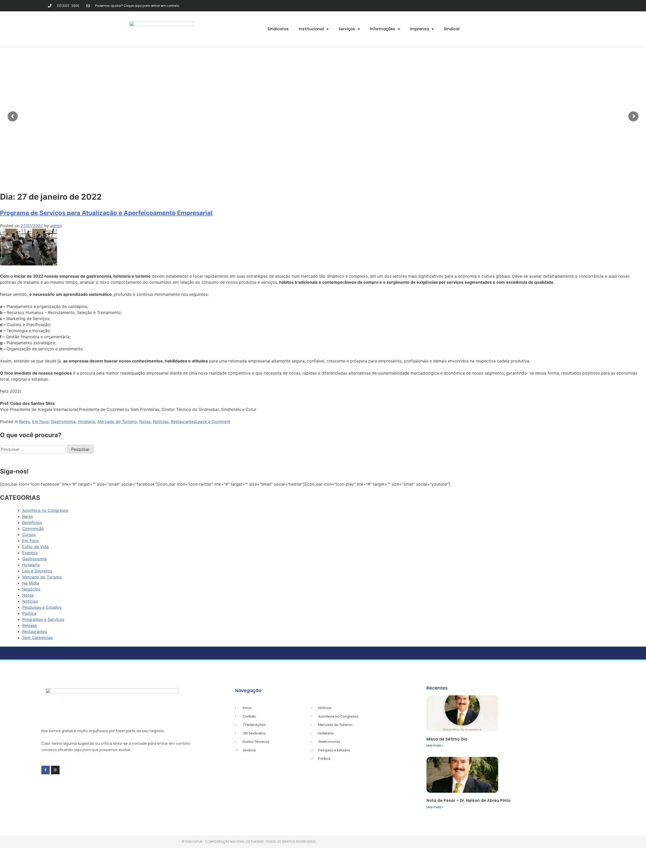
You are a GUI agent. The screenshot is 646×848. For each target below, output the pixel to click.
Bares (24, 421)
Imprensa (419, 29)
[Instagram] (55, 770)
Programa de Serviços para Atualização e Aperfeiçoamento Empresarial (106, 213)
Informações (382, 29)
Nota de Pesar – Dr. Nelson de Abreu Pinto (468, 800)
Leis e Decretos (37, 570)
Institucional (311, 29)
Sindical (452, 29)
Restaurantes (183, 421)
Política (29, 613)
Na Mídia (30, 583)
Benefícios (32, 522)
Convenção (33, 528)
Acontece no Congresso (45, 510)
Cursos (29, 534)
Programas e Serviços (43, 619)
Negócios (31, 589)
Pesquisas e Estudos (41, 607)
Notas (145, 421)
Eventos (30, 552)
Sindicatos (278, 29)
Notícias (161, 421)
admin (56, 225)
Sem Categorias (37, 637)
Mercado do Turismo (117, 421)
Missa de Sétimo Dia (446, 739)
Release (29, 625)
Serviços (347, 29)
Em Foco (40, 421)
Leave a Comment (213, 421)
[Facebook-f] (45, 770)
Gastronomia (63, 421)
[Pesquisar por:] (33, 449)
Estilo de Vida (35, 546)
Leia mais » (434, 745)
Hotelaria (86, 421)
